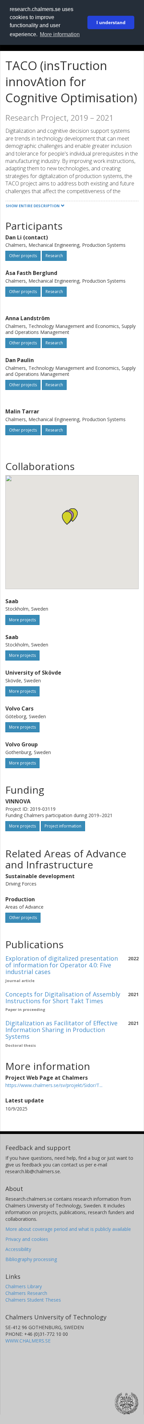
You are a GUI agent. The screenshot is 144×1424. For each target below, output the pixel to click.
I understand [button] (111, 22)
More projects (22, 620)
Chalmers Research (26, 1293)
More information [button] (60, 34)
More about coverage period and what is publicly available (68, 1229)
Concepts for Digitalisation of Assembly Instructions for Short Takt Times (62, 997)
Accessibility (18, 1249)
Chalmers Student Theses (33, 1300)
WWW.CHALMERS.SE (28, 1340)
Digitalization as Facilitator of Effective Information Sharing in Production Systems (61, 1029)
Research (54, 256)
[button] (67, 517)
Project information (63, 826)
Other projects (23, 256)
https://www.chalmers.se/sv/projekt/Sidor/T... (53, 1085)
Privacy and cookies (26, 1239)
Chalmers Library (23, 1286)
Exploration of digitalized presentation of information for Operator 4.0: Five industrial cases (61, 965)
